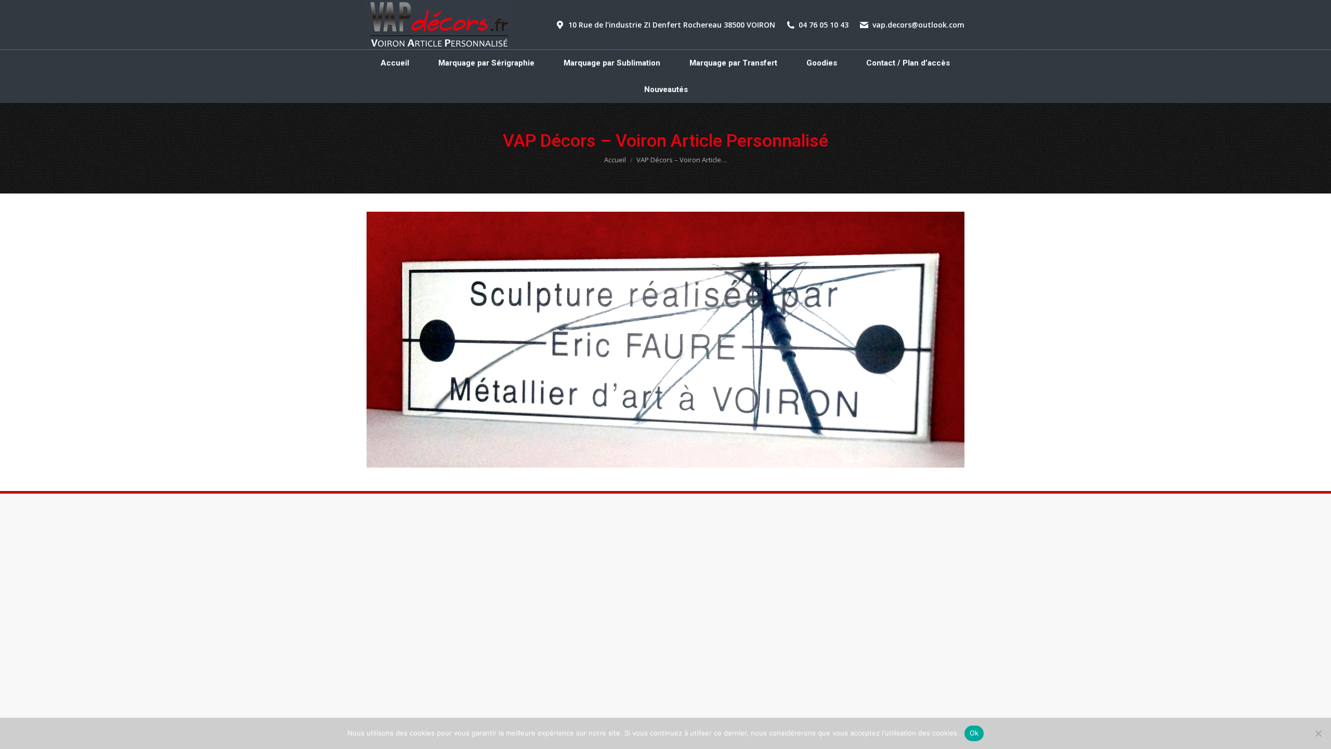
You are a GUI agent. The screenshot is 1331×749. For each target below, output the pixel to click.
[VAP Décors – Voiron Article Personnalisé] (665, 340)
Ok (974, 733)
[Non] (1318, 733)
